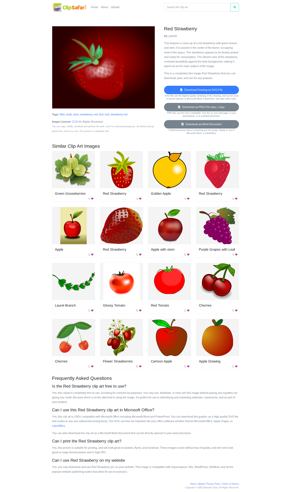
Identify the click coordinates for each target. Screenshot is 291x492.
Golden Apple (161, 193)
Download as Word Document (202, 124)
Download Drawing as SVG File (202, 89)
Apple (59, 249)
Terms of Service (230, 484)
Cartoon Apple (161, 361)
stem (76, 114)
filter (62, 114)
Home (94, 7)
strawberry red (118, 114)
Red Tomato (160, 305)
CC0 (75, 121)
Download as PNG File (202, 107)
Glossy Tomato (114, 305)
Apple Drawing (209, 361)
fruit (101, 114)
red (96, 114)
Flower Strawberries (118, 361)
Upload (115, 7)
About (104, 7)
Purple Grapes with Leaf (217, 249)
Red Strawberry (114, 193)
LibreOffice (58, 425)
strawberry (86, 114)
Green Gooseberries (70, 193)
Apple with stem (163, 249)
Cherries (205, 305)
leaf (107, 114)
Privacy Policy (213, 484)
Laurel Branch (65, 305)
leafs (69, 114)
